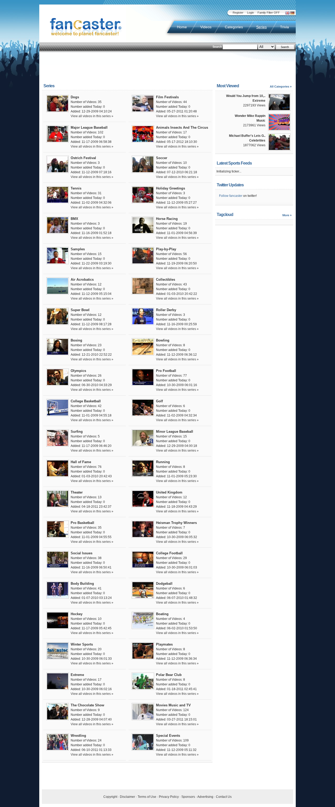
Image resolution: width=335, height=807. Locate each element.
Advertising (205, 797)
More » (287, 215)
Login (250, 12)
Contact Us (224, 797)
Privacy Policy (169, 797)
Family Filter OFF (269, 12)
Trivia (284, 27)
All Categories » (281, 86)
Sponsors (188, 797)
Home (182, 27)
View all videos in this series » (92, 116)
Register (238, 12)
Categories (234, 27)
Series (261, 27)
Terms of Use (147, 797)
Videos (205, 27)
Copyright (110, 797)
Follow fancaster (230, 196)
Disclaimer (127, 797)
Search (217, 46)
